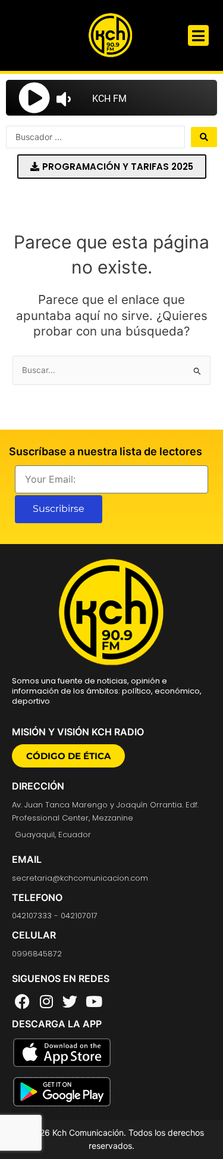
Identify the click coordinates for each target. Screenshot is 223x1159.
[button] (198, 35)
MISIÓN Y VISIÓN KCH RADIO (78, 732)
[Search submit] (204, 137)
